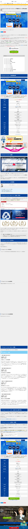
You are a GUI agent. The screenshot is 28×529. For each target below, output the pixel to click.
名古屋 (16, 11)
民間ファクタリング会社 (7, 11)
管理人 (25, 3)
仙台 (12, 11)
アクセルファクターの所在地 (8, 63)
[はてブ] (2, 31)
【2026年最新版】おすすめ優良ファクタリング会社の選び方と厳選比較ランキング (13, 431)
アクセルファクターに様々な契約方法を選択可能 (10, 69)
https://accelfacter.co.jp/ (18, 134)
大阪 (14, 11)
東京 (13, 11)
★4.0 (11, 11)
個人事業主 (17, 106)
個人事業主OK (20, 11)
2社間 (18, 11)
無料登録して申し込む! (13, 527)
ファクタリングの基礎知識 (3, 3)
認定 (10, 11)
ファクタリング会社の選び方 (17, 3)
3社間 (17, 11)
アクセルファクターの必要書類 (8, 61)
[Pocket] (4, 31)
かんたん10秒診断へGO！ (7, 517)
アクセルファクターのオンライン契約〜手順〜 (10, 62)
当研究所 (22, 45)
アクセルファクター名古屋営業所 (9, 67)
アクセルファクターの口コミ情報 (9, 68)
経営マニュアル (22, 3)
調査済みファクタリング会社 (10, 3)
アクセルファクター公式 (14, 51)
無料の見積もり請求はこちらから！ (14, 498)
